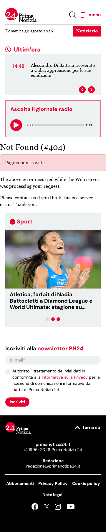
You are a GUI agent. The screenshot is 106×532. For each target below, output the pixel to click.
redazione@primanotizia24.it (53, 466)
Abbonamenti (20, 483)
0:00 (29, 125)
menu (94, 15)
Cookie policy (86, 483)
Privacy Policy (53, 483)
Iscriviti (17, 402)
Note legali (53, 494)
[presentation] (82, 89)
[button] (47, 319)
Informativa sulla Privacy (65, 377)
